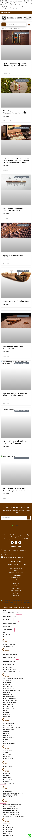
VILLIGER (6, 781)
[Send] (29, 518)
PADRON (6, 712)
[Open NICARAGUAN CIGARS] (18, 654)
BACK (5, 641)
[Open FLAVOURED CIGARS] (17, 623)
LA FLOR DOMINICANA (10, 737)
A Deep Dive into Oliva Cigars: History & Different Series (15, 442)
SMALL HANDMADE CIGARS (11, 671)
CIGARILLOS (7, 620)
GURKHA (6, 731)
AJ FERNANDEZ (7, 681)
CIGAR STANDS (7, 832)
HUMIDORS (7, 834)
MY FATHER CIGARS (9, 708)
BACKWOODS (7, 791)
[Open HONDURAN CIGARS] (17, 661)
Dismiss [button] (15, 9)
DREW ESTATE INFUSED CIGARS (13, 793)
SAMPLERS (6, 626)
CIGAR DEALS (7, 635)
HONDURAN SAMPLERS (10, 810)
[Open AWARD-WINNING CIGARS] (20, 612)
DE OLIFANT (7, 778)
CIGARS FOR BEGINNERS (10, 669)
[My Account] (27, 17)
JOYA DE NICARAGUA (9, 702)
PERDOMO (6, 714)
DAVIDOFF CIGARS (9, 729)
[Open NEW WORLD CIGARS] (17, 616)
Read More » (6, 69)
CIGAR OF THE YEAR (9, 644)
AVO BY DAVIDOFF (9, 724)
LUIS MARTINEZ (8, 706)
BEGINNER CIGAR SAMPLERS (12, 804)
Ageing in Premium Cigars (13, 256)
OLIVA (5, 710)
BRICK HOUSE (7, 683)
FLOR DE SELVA (8, 759)
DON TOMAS (7, 692)
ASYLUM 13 (6, 753)
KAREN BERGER (8, 704)
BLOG (5, 636)
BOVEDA (6, 826)
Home (2, 29)
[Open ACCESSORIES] (13, 630)
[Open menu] (29, 24)
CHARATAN (6, 685)
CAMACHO (6, 757)
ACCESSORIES (7, 630)
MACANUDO (7, 739)
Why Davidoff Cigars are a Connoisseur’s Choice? (13, 209)
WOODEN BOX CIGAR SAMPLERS (13, 816)
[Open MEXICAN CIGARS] (15, 664)
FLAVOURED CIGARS (9, 623)
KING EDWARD (7, 780)
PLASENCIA (6, 716)
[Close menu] (1, 838)
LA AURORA (7, 735)
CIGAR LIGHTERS (8, 830)
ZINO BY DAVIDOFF (9, 743)
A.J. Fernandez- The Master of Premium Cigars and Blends (14, 489)
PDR (4, 741)
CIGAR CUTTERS (8, 828)
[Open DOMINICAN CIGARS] (17, 657)
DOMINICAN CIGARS (9, 658)
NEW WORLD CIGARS (9, 616)
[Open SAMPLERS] (11, 626)
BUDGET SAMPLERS (9, 806)
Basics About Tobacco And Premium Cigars (13, 347)
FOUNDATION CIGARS (10, 700)
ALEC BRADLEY (7, 751)
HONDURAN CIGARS (9, 661)
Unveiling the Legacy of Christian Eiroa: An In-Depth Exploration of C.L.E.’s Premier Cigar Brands (16, 160)
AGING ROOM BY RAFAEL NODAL (13, 679)
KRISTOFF (6, 733)
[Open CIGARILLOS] (12, 619)
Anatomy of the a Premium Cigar (16, 301)
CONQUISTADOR (8, 689)
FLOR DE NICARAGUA (9, 698)
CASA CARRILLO (8, 726)
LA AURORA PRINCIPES (10, 795)
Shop (6, 29)
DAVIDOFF (6, 776)
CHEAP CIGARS (7, 667)
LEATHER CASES (8, 835)
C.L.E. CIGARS (7, 755)
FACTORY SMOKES (9, 696)
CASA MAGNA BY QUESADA (11, 727)
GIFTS (5, 633)
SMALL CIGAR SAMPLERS (11, 814)
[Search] (3, 24)
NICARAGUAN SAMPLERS (11, 812)
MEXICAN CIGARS (8, 665)
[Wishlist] (25, 17)
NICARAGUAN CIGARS (10, 654)
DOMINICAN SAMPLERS (10, 808)
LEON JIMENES (7, 797)
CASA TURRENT (8, 766)
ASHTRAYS (6, 824)
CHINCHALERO (7, 687)
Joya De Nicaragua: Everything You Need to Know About (15, 395)
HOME (5, 610)
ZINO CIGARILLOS (8, 783)
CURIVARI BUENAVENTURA (11, 690)
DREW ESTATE (7, 694)
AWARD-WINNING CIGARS (11, 613)
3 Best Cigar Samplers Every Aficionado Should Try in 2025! (15, 112)
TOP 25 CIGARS (8, 646)
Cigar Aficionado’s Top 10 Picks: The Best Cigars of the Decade (15, 64)
